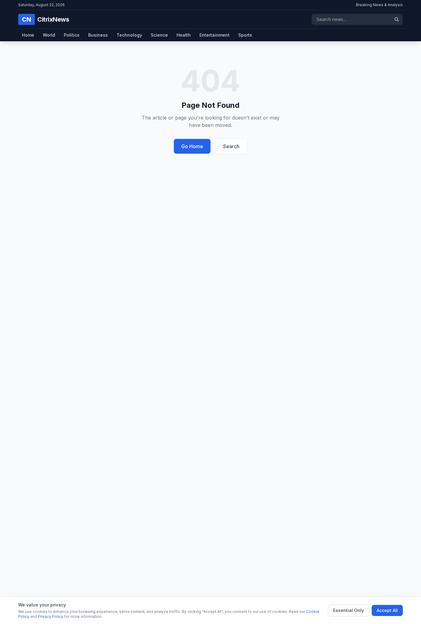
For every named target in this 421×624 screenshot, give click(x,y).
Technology (129, 35)
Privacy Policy (50, 616)
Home (28, 35)
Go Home (192, 146)
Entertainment (214, 35)
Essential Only (348, 610)
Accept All (387, 610)
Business (98, 35)
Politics (72, 35)
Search (231, 146)
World (49, 35)
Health (184, 35)
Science (159, 35)
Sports (245, 35)
